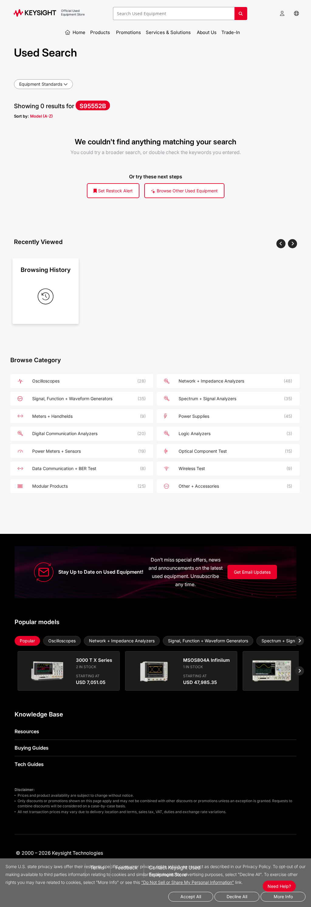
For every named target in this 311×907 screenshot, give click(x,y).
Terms (97, 867)
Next (295, 641)
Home (78, 32)
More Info (283, 896)
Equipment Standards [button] (40, 84)
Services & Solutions (169, 32)
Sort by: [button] (33, 116)
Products (100, 32)
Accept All (190, 896)
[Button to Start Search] (241, 15)
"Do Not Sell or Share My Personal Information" (187, 882)
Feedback (126, 867)
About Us (207, 32)
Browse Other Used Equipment (187, 190)
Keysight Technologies (77, 853)
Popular (27, 640)
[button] (282, 13)
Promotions (128, 32)
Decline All (237, 896)
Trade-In (231, 32)
